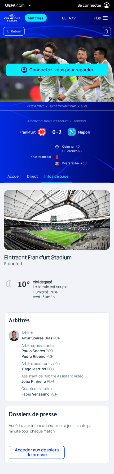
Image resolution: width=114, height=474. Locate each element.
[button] (99, 18)
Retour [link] (16, 31)
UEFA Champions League (12, 18)
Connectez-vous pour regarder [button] (61, 70)
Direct (32, 176)
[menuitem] (40, 18)
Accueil (14, 176)
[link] (35, 18)
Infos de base (56, 176)
